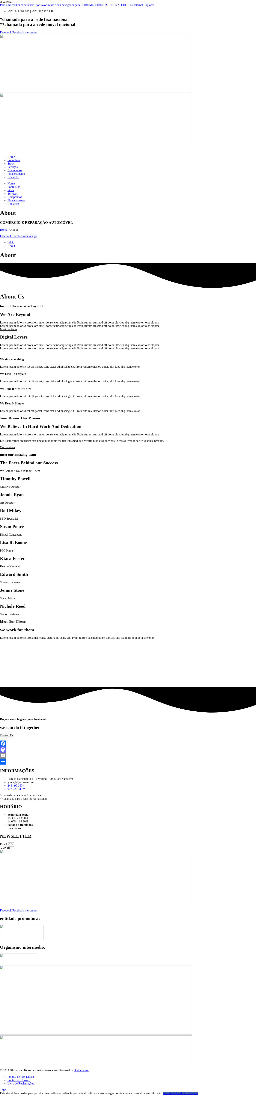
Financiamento (16, 173)
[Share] (128, 762)
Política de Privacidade (184, 1093)
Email (4, 844)
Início (10, 242)
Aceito (167, 1093)
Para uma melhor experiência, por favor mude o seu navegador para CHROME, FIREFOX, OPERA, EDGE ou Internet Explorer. (77, 5)
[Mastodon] (128, 750)
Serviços (12, 167)
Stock (10, 163)
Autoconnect (81, 1070)
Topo (3, 1089)
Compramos (14, 170)
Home (11, 156)
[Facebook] (128, 744)
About (11, 245)
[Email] (128, 756)
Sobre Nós (13, 160)
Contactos (13, 177)
